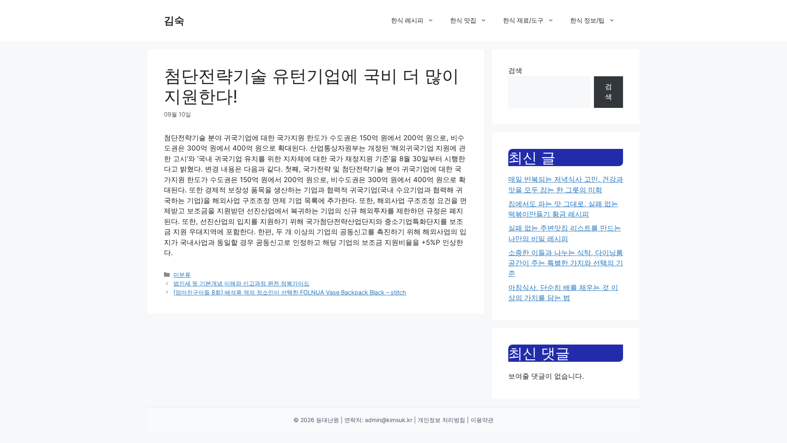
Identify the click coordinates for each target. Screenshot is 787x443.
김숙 (174, 20)
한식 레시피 (407, 20)
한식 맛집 (463, 20)
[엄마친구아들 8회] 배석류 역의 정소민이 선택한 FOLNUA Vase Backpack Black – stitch (289, 292)
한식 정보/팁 (587, 20)
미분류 (182, 274)
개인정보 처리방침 (441, 419)
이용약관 (482, 419)
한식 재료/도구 (523, 20)
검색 (515, 70)
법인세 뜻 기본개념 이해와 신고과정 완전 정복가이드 (241, 283)
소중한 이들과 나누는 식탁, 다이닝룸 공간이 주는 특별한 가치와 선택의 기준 (565, 263)
